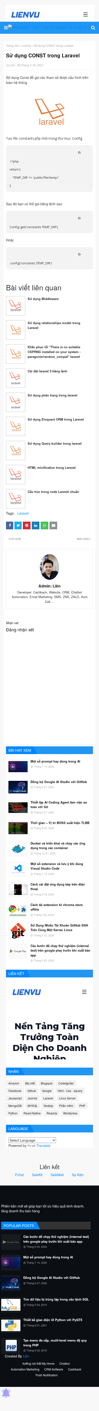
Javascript (15, 1098)
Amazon (13, 1083)
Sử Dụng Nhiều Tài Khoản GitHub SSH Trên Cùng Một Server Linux (59, 927)
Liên (12, 65)
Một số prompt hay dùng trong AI (55, 761)
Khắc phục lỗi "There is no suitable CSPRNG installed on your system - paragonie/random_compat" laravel (54, 352)
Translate (43, 1145)
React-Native (32, 1113)
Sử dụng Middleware (43, 298)
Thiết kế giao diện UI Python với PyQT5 (52, 1319)
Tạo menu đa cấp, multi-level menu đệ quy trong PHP (55, 1342)
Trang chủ (12, 45)
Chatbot (64, 1363)
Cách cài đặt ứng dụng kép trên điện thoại (58, 886)
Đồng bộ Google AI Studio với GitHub (59, 781)
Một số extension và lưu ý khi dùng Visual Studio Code (57, 866)
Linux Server (67, 1098)
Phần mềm (66, 1106)
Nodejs (48, 1106)
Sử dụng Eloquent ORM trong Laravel (56, 419)
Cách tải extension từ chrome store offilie (57, 907)
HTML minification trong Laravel (52, 467)
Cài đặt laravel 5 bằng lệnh (47, 371)
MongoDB (15, 1106)
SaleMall (57, 1174)
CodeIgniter (66, 1083)
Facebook (14, 1091)
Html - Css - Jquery (70, 1091)
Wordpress (70, 1113)
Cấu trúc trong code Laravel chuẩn (53, 491)
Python (13, 1113)
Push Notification (47, 1375)
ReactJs (52, 1113)
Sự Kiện (78, 1174)
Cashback (74, 1369)
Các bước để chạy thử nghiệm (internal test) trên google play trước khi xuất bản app (60, 950)
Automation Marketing (25, 1369)
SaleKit (37, 1174)
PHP (82, 1106)
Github (31, 1091)
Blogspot (46, 1083)
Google (47, 1091)
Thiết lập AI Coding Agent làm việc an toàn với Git (59, 804)
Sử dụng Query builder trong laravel (55, 443)
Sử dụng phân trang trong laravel (52, 395)
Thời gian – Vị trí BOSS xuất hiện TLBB (60, 822)
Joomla (32, 1098)
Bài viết (30, 1083)
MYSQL (33, 1106)
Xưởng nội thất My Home (38, 1363)
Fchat (19, 1174)
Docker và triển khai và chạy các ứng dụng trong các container (58, 845)
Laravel (26, 45)
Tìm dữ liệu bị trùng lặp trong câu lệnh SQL (56, 1299)
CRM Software (53, 1369)
